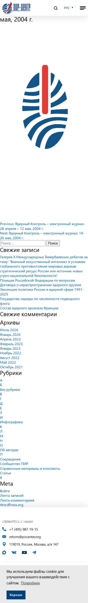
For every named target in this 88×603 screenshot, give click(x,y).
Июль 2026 (9, 329)
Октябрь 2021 (11, 366)
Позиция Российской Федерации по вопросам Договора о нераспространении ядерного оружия (40, 282)
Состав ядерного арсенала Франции (29, 307)
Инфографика (11, 421)
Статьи (5, 472)
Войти (5, 490)
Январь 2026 (10, 334)
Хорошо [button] (15, 595)
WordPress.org (11, 504)
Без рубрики (10, 389)
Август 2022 (9, 357)
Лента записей (11, 495)
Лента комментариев (17, 500)
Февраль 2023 (11, 343)
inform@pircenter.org (25, 537)
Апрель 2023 (10, 339)
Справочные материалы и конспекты (30, 468)
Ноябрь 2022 (10, 352)
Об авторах (9, 449)
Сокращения (10, 459)
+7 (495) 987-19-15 (23, 529)
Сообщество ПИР (14, 463)
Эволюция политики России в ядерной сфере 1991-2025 (42, 291)
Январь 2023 (10, 348)
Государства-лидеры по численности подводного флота (40, 300)
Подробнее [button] (30, 583)
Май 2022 (8, 362)
